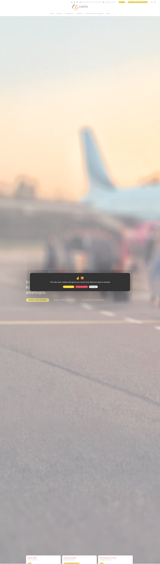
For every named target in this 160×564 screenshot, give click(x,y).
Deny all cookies (82, 286)
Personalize (93, 286)
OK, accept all (69, 286)
